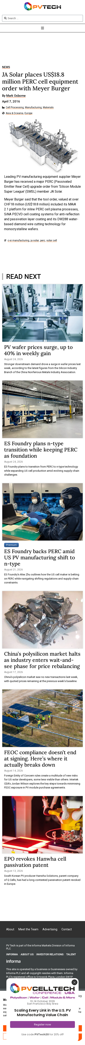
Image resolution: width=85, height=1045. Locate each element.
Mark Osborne (16, 96)
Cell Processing (15, 107)
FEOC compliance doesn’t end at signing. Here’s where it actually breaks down (40, 758)
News (6, 67)
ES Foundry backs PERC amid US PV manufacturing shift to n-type (39, 557)
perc (42, 240)
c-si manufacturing (18, 240)
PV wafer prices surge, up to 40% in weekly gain (38, 350)
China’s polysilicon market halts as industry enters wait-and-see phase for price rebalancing (42, 659)
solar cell (51, 240)
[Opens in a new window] (13, 960)
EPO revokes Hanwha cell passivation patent (35, 861)
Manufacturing (33, 107)
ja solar (35, 240)
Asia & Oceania (14, 113)
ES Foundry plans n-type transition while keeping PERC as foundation (40, 449)
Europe (28, 113)
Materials (48, 107)
